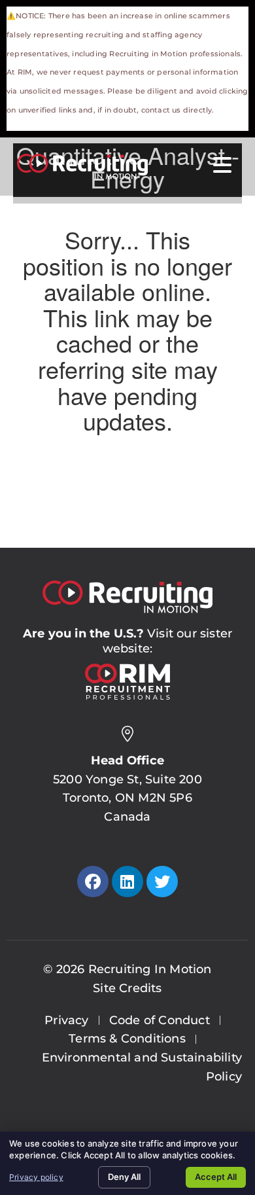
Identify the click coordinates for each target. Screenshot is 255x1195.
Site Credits (127, 988)
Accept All (216, 1176)
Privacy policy (36, 1177)
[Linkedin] (127, 881)
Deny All (124, 1176)
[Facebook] (93, 881)
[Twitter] (162, 881)
